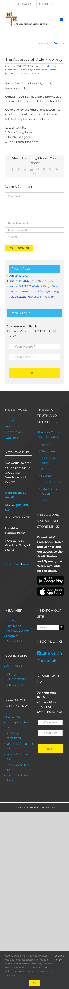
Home (10, 420)
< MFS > (53, 807)
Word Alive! (14, 666)
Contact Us (14, 432)
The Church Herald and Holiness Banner (17, 625)
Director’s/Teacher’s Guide (18, 746)
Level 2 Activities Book (17, 767)
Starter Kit (13, 716)
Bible (28, 69)
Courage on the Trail (17, 725)
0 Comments (36, 73)
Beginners (48, 451)
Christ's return (39, 69)
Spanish (46, 475)
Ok (34, 983)
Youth (45, 500)
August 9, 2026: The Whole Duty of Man (34, 286)
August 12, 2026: (19, 275)
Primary (46, 469)
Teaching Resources (13, 735)
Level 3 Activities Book (17, 778)
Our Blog (12, 437)
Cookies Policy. (59, 957)
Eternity (52, 69)
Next (57, 43)
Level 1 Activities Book (17, 757)
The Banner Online (16, 639)
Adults (45, 444)
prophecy (10, 73)
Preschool (16, 685)
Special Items (50, 482)
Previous (44, 43)
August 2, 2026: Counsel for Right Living (34, 291)
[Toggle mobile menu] (62, 19)
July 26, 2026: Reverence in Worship (31, 296)
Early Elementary (17, 677)
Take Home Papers (49, 491)
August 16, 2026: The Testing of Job (31, 281)
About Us (12, 426)
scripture (21, 73)
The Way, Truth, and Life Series (48, 435)
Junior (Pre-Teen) (49, 460)
